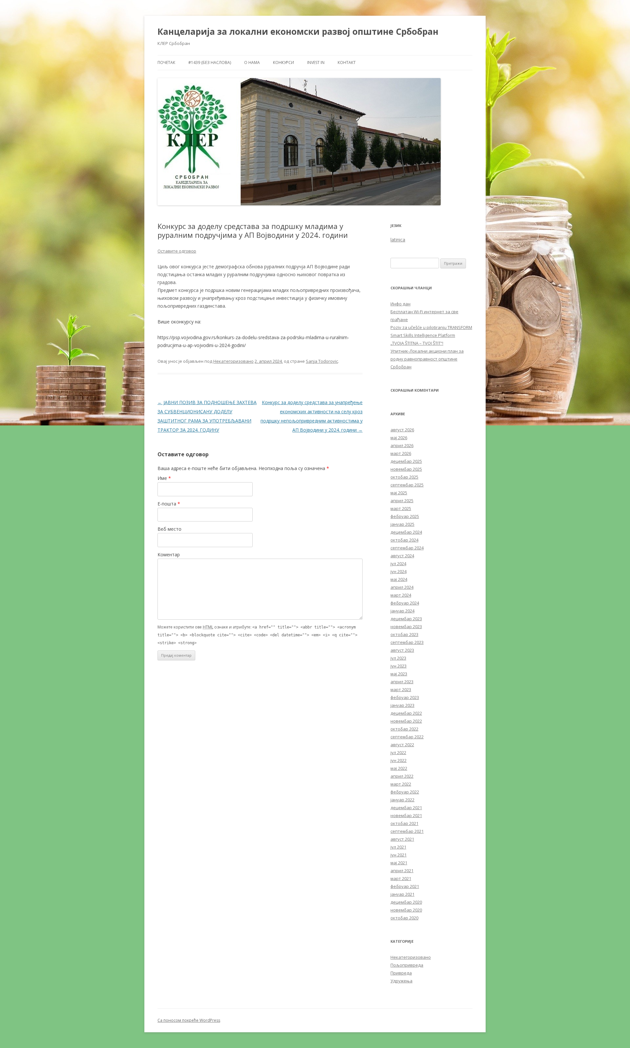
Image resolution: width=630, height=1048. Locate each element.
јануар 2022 (402, 800)
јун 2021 (398, 855)
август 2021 (402, 839)
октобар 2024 (404, 540)
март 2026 (400, 453)
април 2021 (401, 870)
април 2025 (401, 500)
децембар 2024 (406, 532)
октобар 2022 (404, 729)
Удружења (401, 981)
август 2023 (402, 650)
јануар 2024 (402, 611)
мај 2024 (398, 579)
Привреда (401, 973)
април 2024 (401, 587)
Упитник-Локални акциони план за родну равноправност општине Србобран (427, 359)
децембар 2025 (406, 461)
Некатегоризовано (233, 361)
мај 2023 (398, 674)
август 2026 (402, 430)
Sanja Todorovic (322, 361)
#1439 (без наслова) (209, 62)
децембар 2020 (406, 902)
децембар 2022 (406, 713)
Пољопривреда (406, 965)
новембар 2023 (406, 626)
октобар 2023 (404, 634)
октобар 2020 (404, 918)
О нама (252, 62)
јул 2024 (398, 563)
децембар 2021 (406, 808)
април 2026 (401, 445)
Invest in (316, 62)
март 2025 (400, 508)
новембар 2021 (406, 815)
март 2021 (400, 878)
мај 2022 (398, 768)
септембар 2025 (407, 485)
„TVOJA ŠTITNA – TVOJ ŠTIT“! (416, 343)
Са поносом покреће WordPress (189, 1020)
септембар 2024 (407, 548)
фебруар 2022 (404, 792)
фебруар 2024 (404, 603)
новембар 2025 (406, 469)
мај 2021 (398, 863)
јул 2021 (398, 847)
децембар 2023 (406, 619)
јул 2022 (398, 752)
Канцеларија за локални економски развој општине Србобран (298, 31)
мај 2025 (398, 493)
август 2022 (402, 745)
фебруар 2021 (404, 886)
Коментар (169, 554)
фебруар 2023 (404, 697)
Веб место (169, 529)
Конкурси (283, 62)
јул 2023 (398, 658)
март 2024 (400, 595)
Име (164, 478)
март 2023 (400, 689)
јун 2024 (398, 571)
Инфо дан (400, 304)
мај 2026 (398, 438)
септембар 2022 (407, 737)
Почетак (166, 62)
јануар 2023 (402, 705)
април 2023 (401, 682)
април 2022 (401, 776)
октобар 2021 (404, 823)
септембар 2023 (407, 642)
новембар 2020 (406, 910)
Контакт (347, 62)
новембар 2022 (406, 721)
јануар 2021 (402, 894)
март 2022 (400, 784)
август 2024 (402, 556)
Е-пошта (169, 504)
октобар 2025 (404, 477)
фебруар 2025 (404, 516)
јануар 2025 (402, 524)
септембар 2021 (407, 831)
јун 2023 (398, 666)
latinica (397, 239)
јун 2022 (398, 760)
